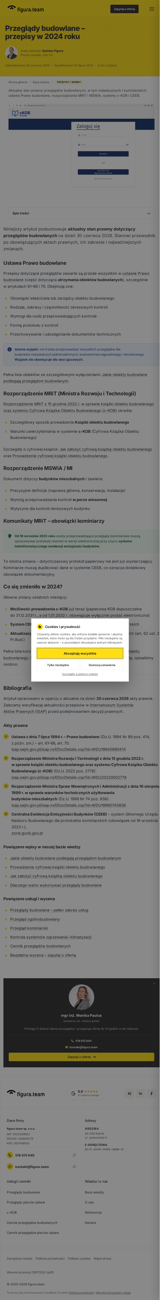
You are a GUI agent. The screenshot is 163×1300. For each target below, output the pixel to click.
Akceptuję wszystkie (80, 653)
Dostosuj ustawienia (102, 665)
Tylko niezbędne (58, 665)
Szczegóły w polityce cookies (80, 674)
